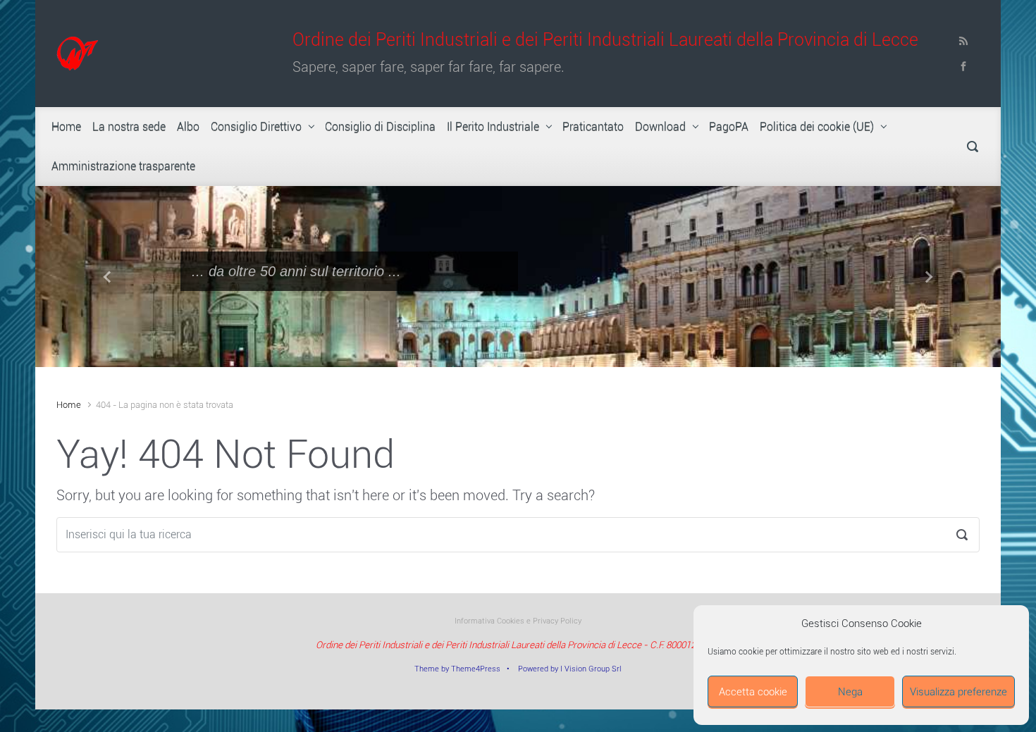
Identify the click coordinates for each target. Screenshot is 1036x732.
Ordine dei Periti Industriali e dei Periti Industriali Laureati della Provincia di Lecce (605, 40)
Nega (850, 692)
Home (68, 404)
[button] (107, 276)
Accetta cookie (753, 692)
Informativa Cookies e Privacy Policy (518, 621)
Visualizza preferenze (958, 692)
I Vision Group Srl (591, 669)
